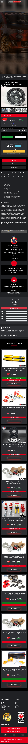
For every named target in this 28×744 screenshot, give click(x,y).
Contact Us (17, 703)
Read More (14, 272)
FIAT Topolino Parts (5, 709)
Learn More (17, 145)
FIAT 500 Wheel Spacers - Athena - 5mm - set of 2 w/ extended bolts (14, 482)
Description (14, 160)
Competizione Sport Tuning (20, 133)
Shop (2, 703)
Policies (16, 705)
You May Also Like (14, 167)
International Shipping (5, 706)
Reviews (14, 163)
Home (2, 702)
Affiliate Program (4, 707)
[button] (25, 97)
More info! (24, 128)
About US (17, 702)
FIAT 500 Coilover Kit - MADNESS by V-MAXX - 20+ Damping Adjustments (14, 519)
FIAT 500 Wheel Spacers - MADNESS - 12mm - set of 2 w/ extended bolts (14, 445)
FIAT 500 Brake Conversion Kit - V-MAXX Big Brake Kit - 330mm (14, 594)
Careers (16, 707)
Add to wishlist (20, 137)
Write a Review (14, 308)
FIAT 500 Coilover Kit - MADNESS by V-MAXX (14, 408)
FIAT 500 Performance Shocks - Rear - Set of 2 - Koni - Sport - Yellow (14, 369)
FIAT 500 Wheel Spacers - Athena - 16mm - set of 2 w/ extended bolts (14, 633)
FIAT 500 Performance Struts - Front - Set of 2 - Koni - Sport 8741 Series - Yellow (14, 670)
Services (3, 705)
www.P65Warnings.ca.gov (10, 231)
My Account (17, 706)
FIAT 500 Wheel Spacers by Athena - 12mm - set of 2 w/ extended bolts (14, 556)
